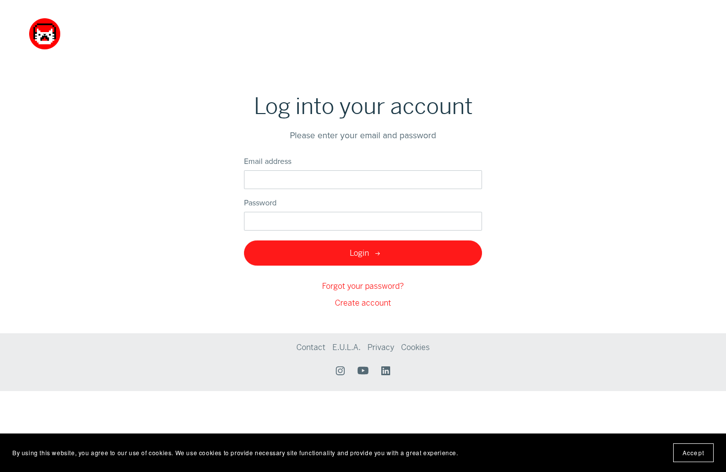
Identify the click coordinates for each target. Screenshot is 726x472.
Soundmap (545, 34)
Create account (363, 303)
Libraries (501, 34)
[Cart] (690, 33)
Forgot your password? (363, 286)
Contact (614, 34)
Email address (267, 161)
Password (260, 203)
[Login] (667, 31)
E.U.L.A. (347, 347)
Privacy (381, 347)
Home (465, 34)
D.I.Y (582, 34)
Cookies (415, 347)
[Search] (647, 32)
